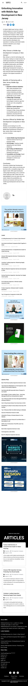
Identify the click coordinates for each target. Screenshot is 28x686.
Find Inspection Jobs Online (8, 431)
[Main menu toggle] (2, 2)
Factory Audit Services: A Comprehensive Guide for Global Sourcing (12, 546)
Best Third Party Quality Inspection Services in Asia (13, 382)
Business (7, 551)
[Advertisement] (14, 510)
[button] (21, 3)
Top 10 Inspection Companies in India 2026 (11, 294)
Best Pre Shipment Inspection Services (10, 434)
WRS (8, 2)
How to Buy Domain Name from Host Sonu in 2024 (13, 403)
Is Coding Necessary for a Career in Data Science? (13, 238)
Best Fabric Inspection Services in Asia (10, 428)
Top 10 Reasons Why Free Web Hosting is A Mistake (13, 410)
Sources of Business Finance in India (10, 412)
